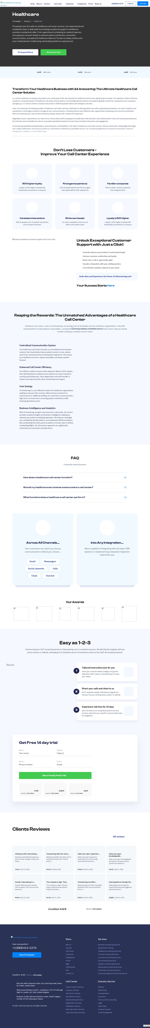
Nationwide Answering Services (110, 967)
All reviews (119, 836)
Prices (90, 4)
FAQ (67, 970)
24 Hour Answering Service (108, 954)
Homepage (16, 21)
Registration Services (73, 1003)
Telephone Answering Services (109, 951)
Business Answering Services (109, 945)
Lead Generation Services (75, 1012)
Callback (130, 4)
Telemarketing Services (74, 1000)
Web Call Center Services (75, 1009)
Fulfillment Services (73, 1006)
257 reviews (97, 909)
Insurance (102, 997)
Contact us (70, 973)
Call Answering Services (107, 961)
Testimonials (70, 967)
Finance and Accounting (107, 1000)
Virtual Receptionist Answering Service (112, 973)
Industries (70, 4)
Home (32, 4)
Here (110, 285)
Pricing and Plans (25, 52)
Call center (58, 4)
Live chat (143, 4)
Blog (67, 964)
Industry (27, 21)
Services (47, 4)
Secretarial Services (73, 997)
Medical (101, 987)
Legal (100, 1003)
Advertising (102, 990)
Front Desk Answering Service (109, 970)
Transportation (103, 993)
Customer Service (72, 990)
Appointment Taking (105, 948)
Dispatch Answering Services (109, 964)
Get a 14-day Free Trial (54, 775)
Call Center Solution (73, 993)
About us (98, 4)
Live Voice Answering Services (109, 957)
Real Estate (102, 1006)
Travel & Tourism (104, 1009)
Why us (39, 4)
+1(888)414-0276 (117, 4)
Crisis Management (105, 1012)
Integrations (82, 4)
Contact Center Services (75, 987)
